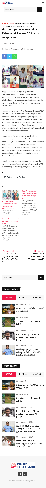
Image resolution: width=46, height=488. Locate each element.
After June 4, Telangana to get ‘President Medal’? (36, 256)
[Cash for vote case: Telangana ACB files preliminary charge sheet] (32, 203)
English (12, 23)
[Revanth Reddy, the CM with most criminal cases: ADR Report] (8, 335)
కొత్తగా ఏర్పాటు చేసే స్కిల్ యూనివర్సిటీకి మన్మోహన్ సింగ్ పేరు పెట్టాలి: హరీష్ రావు (29, 444)
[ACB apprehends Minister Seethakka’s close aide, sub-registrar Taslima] (10, 195)
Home (5, 23)
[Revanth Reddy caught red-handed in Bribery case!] (12, 229)
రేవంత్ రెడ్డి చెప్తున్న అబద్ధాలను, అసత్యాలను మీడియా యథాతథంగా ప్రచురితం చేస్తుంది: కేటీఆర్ (29, 352)
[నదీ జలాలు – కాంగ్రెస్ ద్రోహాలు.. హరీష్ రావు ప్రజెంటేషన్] (8, 309)
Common (37, 297)
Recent (9, 297)
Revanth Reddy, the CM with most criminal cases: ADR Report (28, 337)
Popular (23, 297)
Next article (38, 251)
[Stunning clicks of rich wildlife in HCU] (8, 322)
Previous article (9, 251)
